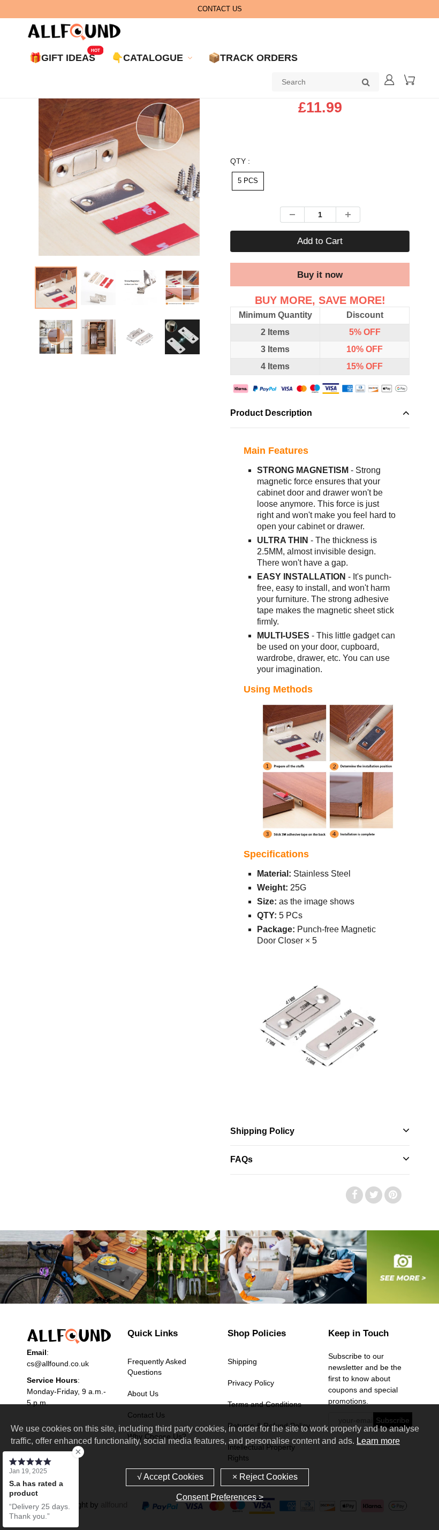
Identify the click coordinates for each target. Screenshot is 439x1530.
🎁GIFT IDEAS (62, 57)
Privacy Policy (251, 1383)
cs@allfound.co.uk (58, 1363)
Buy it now (320, 275)
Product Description (271, 412)
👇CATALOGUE (147, 57)
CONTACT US (220, 9)
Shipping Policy (262, 1131)
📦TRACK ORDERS (253, 57)
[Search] (365, 82)
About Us (142, 1393)
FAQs (241, 1159)
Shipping (242, 1361)
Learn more (378, 1440)
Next (245, 201)
